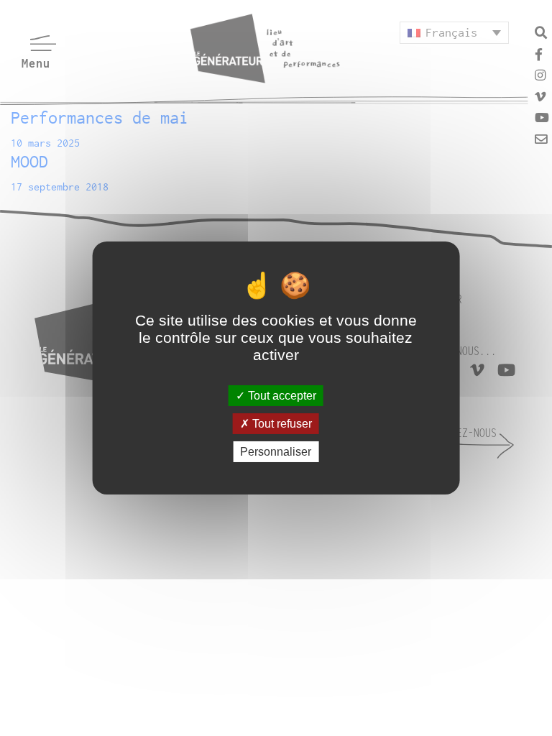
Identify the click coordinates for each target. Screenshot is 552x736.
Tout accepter (280, 395)
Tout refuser (280, 424)
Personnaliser (275, 452)
